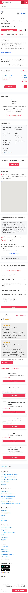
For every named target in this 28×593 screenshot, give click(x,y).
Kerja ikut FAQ (5, 482)
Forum (3, 515)
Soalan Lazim (4, 546)
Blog (2, 518)
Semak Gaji (4, 520)
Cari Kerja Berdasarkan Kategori (9, 474)
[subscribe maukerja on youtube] (9, 580)
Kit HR (2, 534)
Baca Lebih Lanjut (6, 52)
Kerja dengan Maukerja (7, 554)
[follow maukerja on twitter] (6, 580)
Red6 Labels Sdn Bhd (12, 390)
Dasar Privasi (4, 556)
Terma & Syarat (5, 559)
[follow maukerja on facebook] (2, 580)
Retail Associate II (7, 75)
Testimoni (3, 484)
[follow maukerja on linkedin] (16, 580)
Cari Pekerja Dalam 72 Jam (8, 532)
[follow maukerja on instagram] (12, 580)
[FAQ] (18, 13)
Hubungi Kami (5, 551)
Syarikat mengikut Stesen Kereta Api (10, 503)
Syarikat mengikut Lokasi (7, 493)
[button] (14, 275)
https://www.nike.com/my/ (9, 152)
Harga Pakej (4, 530)
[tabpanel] (14, 290)
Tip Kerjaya (4, 510)
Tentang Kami (4, 549)
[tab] (14, 270)
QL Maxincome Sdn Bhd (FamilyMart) (16, 375)
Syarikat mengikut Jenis (7, 498)
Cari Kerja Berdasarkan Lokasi (9, 477)
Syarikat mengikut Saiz (7, 501)
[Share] (25, 30)
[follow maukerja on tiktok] (19, 580)
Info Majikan (4, 537)
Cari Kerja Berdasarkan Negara (9, 479)
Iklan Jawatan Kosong (6, 527)
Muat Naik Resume (6, 513)
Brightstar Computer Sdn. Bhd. (14, 420)
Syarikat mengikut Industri (8, 496)
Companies (4, 466)
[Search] (22, 2)
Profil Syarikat (4, 491)
